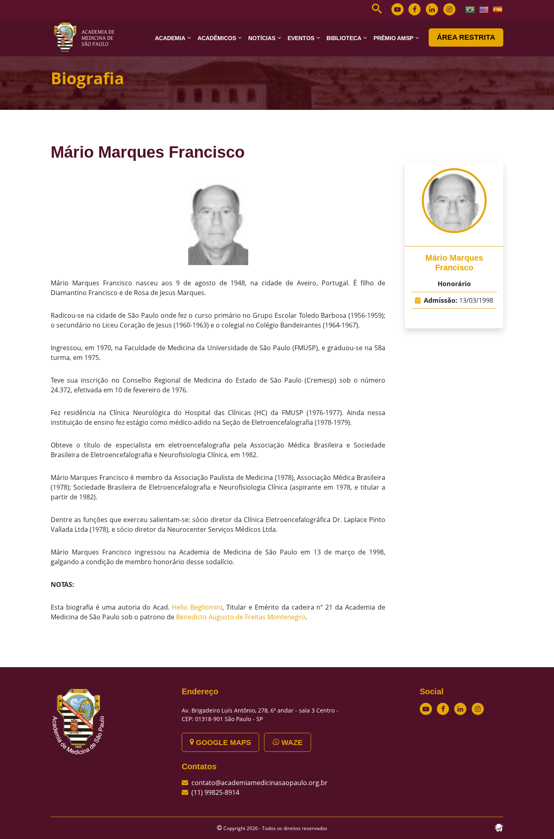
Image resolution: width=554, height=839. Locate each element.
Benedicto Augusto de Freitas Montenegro (240, 616)
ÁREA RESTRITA (466, 37)
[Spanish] (498, 8)
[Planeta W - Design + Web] (498, 826)
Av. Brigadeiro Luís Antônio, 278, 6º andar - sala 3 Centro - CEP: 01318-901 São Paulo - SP (260, 714)
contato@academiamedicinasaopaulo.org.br (259, 782)
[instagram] (449, 9)
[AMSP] (87, 36)
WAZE (291, 742)
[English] (484, 8)
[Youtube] (397, 9)
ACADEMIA (170, 38)
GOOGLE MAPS (222, 742)
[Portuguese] (470, 8)
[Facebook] (414, 9)
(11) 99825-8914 (215, 792)
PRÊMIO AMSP (393, 38)
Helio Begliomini (197, 607)
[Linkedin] (432, 9)
